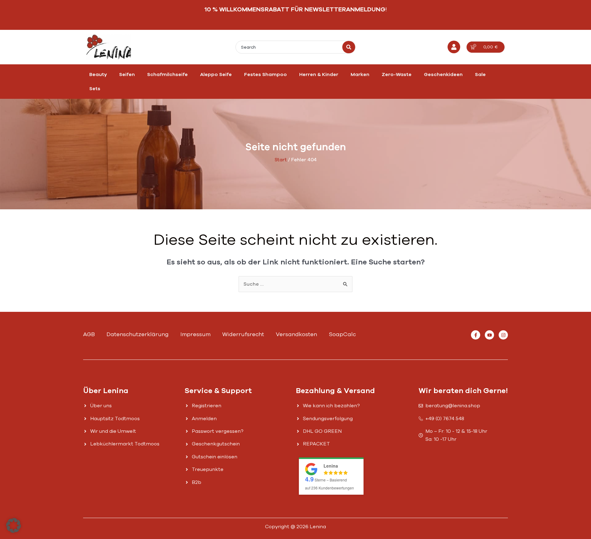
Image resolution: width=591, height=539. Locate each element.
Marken (360, 74)
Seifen (127, 74)
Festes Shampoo (265, 74)
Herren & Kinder (318, 74)
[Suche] (348, 47)
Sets (94, 88)
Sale (480, 74)
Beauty (98, 74)
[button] (13, 525)
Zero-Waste (397, 74)
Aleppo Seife (216, 74)
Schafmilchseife (167, 74)
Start (281, 160)
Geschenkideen (443, 74)
